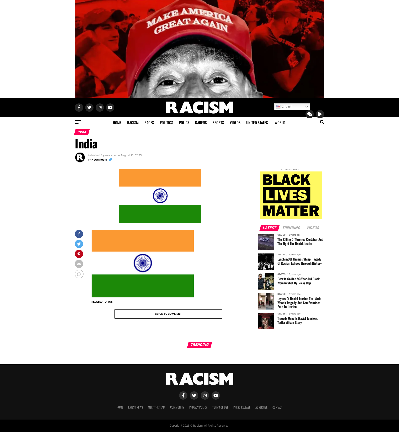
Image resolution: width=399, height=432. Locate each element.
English (287, 106)
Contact (277, 407)
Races (149, 122)
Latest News (135, 407)
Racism (133, 122)
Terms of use (220, 407)
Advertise (261, 407)
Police (184, 122)
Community (177, 407)
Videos (235, 122)
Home (117, 122)
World (280, 122)
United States (257, 122)
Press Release (241, 407)
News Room (99, 159)
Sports (218, 122)
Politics (166, 122)
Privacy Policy (198, 407)
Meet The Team (156, 407)
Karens (201, 122)
